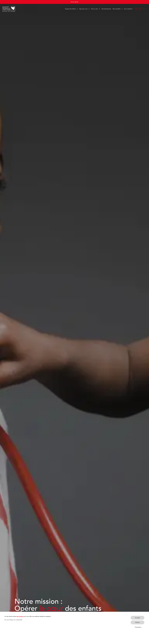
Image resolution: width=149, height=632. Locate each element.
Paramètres (138, 627)
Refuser (137, 622)
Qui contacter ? (128, 9)
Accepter (137, 617)
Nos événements (106, 9)
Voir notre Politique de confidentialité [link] (13, 619)
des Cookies (20, 616)
